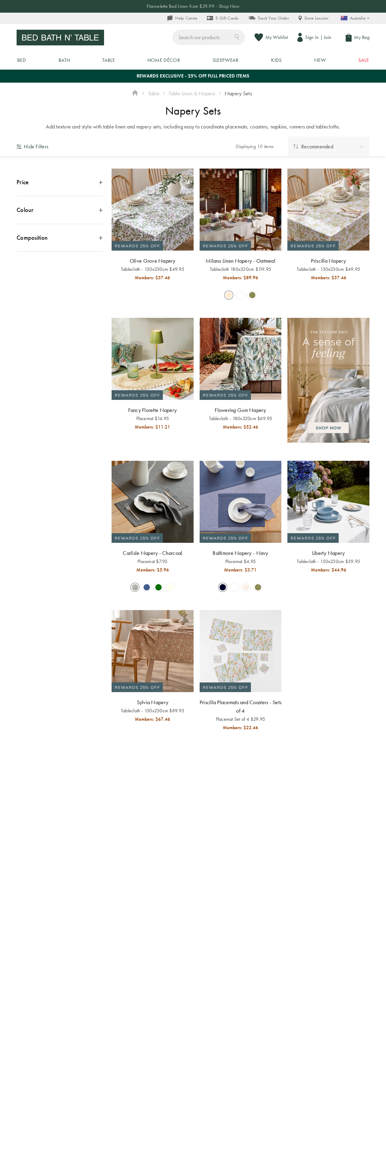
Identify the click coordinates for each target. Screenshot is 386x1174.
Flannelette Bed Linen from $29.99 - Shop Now (193, 6)
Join (327, 37)
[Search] (237, 36)
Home (135, 93)
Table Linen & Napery (192, 93)
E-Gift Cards (227, 18)
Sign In (312, 37)
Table (154, 93)
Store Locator (316, 18)
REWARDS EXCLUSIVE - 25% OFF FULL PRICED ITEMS (193, 76)
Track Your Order (273, 18)
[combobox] (208, 37)
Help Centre (186, 18)
